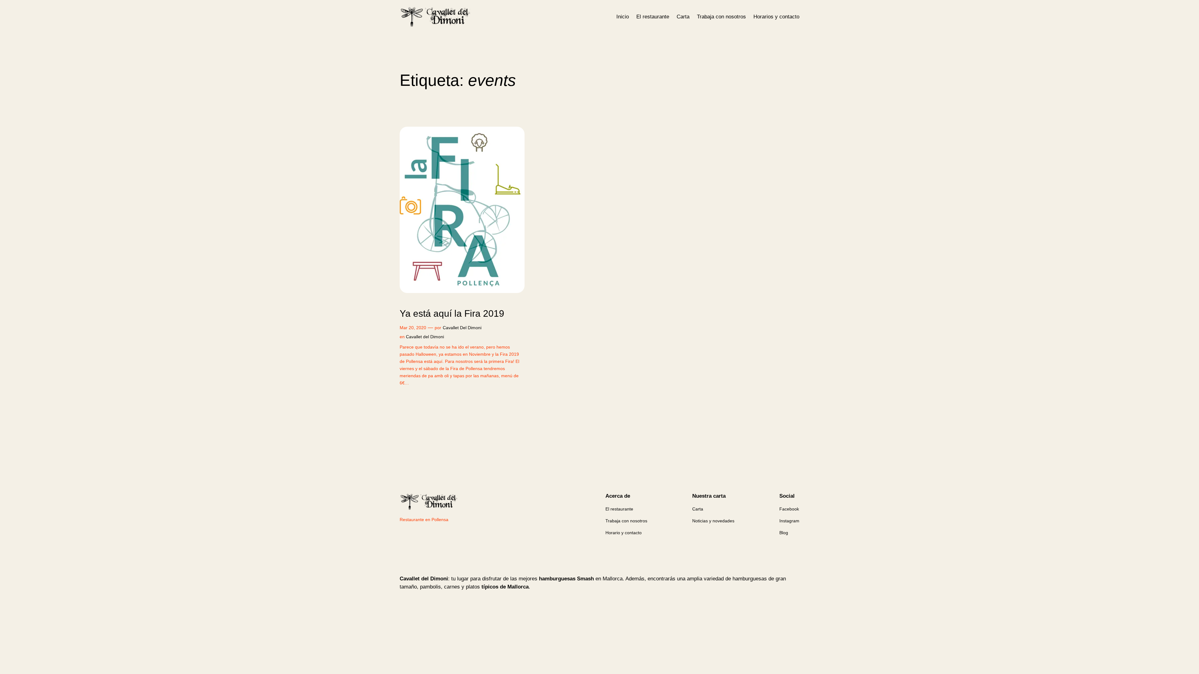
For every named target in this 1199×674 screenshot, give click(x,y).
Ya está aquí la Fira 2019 (452, 313)
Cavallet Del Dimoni (462, 327)
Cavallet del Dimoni (425, 336)
